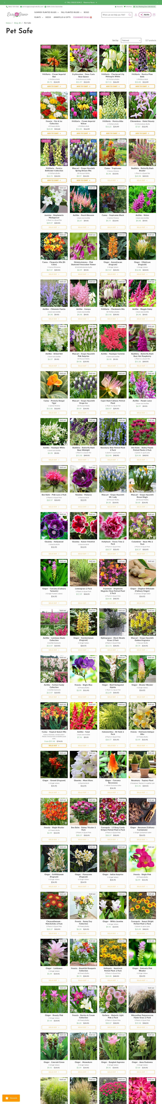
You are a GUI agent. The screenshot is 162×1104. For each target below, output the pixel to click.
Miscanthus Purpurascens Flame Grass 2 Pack (142, 1016)
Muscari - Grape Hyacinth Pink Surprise (83, 355)
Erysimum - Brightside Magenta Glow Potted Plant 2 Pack (113, 591)
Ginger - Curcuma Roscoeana (113, 781)
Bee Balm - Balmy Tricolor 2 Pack (83, 828)
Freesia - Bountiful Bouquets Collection (83, 969)
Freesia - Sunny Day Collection (83, 922)
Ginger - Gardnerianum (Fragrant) (84, 639)
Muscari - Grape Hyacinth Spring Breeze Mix (83, 169)
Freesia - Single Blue (83, 685)
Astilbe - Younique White (54, 448)
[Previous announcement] (4, 2)
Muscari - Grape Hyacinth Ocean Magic (142, 496)
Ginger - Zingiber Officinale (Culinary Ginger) (142, 590)
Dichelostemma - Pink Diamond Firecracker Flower (83, 263)
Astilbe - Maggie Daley (142, 309)
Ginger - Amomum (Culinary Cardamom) (142, 828)
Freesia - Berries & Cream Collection (83, 1016)
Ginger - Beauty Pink (54, 1015)
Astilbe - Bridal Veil (54, 354)
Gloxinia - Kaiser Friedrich (83, 542)
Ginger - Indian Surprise (113, 874)
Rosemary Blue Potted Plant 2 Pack (113, 449)
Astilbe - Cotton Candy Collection (54, 686)
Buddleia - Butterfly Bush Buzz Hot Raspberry (142, 355)
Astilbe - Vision (142, 215)
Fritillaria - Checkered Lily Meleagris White (113, 75)
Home (8, 23)
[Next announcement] (157, 2)
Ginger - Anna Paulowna (142, 1062)
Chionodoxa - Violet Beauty (142, 121)
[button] (46, 12)
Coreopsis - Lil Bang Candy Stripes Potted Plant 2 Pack (113, 828)
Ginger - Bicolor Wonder (142, 685)
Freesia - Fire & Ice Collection (54, 122)
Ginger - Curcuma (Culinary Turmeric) (54, 590)
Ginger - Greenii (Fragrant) (54, 780)
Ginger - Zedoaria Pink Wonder (142, 969)
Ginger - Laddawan (54, 968)
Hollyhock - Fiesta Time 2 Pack (113, 543)
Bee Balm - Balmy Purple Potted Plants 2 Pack (142, 449)
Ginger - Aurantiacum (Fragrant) (113, 263)
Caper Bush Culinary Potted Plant (113, 402)
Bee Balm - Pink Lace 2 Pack (54, 495)
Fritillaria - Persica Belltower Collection (54, 169)
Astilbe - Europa (83, 309)
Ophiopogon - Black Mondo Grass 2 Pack (113, 639)
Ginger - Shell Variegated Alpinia (113, 686)
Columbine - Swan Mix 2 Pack (142, 543)
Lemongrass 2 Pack (83, 589)
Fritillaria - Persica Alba (113, 121)
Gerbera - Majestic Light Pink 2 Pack (113, 1016)
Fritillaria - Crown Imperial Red (54, 75)
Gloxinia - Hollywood (54, 542)
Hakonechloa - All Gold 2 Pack (113, 733)
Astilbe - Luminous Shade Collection (54, 639)
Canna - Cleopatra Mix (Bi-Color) (54, 263)
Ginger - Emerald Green (54, 1062)
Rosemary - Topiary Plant (142, 780)
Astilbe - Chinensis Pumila (54, 309)
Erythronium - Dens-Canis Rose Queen (83, 75)
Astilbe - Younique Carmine (113, 354)
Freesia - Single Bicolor (54, 827)
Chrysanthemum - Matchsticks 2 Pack (54, 922)
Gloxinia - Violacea (83, 495)
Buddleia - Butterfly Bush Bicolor (142, 169)
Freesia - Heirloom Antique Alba (142, 733)
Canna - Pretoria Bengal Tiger (54, 402)
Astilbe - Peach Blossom (83, 215)
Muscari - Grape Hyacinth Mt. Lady (113, 496)
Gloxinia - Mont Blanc (83, 780)
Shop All (17, 23)
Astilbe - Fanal (83, 732)
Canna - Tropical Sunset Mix (54, 732)
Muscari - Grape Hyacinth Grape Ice (83, 402)
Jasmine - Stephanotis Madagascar (54, 216)
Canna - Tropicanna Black (113, 215)
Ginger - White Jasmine (113, 921)
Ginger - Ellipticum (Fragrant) (142, 263)
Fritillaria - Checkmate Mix (113, 309)
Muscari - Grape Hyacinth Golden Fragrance (142, 639)
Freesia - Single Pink (142, 874)
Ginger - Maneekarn (83, 1062)
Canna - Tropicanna (113, 168)
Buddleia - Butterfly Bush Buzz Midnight (83, 449)
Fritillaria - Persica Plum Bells (142, 75)
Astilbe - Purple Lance (142, 401)
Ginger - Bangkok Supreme (113, 1062)
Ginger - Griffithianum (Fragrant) (54, 875)
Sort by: (115, 40)
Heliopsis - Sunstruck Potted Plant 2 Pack (113, 969)
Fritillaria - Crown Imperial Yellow (83, 122)
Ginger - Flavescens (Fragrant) (83, 875)
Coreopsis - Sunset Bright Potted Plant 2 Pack (142, 922)
